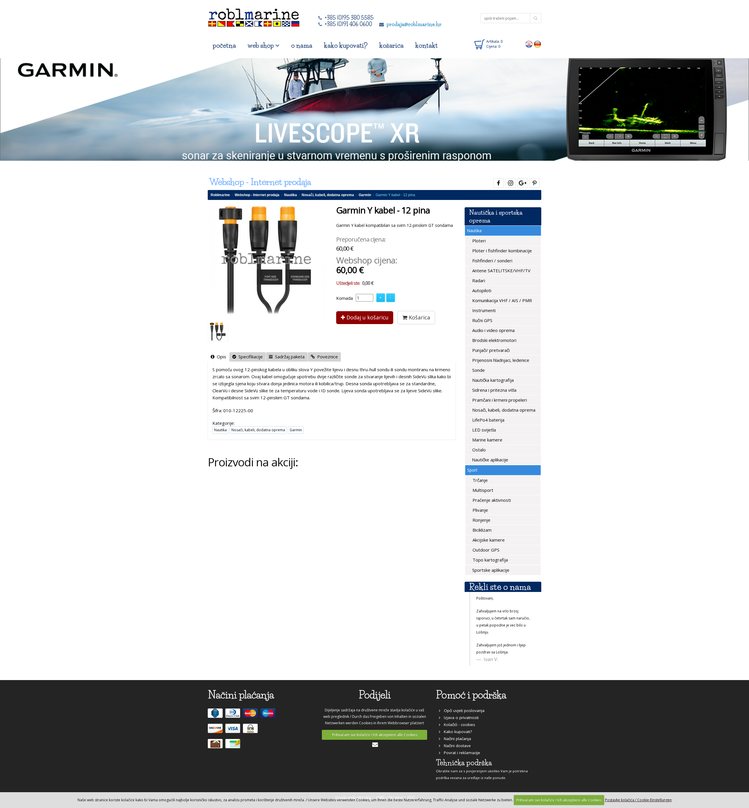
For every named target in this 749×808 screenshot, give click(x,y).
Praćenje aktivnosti (491, 500)
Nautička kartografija (492, 380)
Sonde (478, 370)
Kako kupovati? (456, 731)
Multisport (482, 490)
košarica (391, 45)
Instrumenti (483, 310)
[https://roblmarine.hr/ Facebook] (498, 182)
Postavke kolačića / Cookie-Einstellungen (638, 799)
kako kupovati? (345, 45)
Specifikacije (249, 357)
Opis (220, 357)
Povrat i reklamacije (460, 752)
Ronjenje (480, 520)
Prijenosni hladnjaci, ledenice (500, 360)
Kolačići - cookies (457, 724)
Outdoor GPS (485, 550)
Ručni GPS (481, 320)
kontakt (426, 45)
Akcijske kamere (488, 540)
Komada (344, 298)
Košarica (418, 317)
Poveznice (326, 357)
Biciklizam (481, 530)
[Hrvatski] (529, 44)
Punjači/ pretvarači (490, 350)
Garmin (365, 195)
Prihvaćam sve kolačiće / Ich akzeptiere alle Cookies (374, 734)
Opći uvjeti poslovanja (462, 710)
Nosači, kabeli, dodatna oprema (328, 195)
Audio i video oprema (493, 330)
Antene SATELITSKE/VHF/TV (500, 270)
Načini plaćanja (455, 738)
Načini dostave (455, 745)
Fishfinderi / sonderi (491, 260)
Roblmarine (220, 195)
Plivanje (479, 510)
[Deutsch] (537, 44)
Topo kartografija (489, 560)
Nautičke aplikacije (489, 460)
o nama (301, 45)
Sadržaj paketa (289, 357)
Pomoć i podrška (471, 695)
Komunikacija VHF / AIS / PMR (501, 300)
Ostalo (478, 450)
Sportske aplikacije (490, 570)
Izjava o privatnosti (459, 717)
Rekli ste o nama (500, 587)
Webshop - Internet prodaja (257, 195)
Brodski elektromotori (493, 340)
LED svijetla (483, 430)
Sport (472, 470)
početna (224, 45)
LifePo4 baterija (487, 420)
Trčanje (479, 480)
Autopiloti (481, 290)
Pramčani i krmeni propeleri (499, 400)
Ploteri (478, 241)
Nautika (290, 195)
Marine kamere (486, 440)
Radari (478, 280)
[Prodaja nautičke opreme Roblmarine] (254, 15)
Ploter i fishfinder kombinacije (501, 251)
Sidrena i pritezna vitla (493, 390)
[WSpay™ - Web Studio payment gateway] (251, 731)
